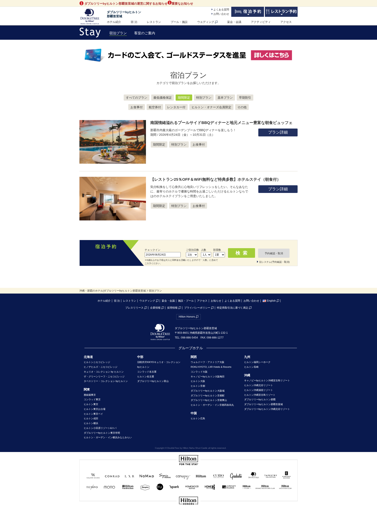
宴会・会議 (234, 22)
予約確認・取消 (274, 253)
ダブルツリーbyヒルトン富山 (153, 381)
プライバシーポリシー (197, 307)
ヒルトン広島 (198, 418)
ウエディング (205, 22)
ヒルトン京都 (198, 386)
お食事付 (136, 107)
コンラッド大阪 (199, 371)
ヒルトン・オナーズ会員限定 (211, 107)
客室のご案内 (144, 33)
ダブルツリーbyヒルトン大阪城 (207, 390)
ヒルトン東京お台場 (94, 409)
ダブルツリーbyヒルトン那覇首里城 (263, 404)
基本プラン (225, 97)
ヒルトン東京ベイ (93, 413)
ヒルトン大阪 (198, 381)
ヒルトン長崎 (251, 367)
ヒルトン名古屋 (145, 376)
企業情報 (155, 307)
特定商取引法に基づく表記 (232, 307)
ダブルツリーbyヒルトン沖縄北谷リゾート (267, 409)
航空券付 (155, 107)
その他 (242, 107)
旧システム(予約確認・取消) (274, 262)
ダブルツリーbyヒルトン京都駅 (207, 395)
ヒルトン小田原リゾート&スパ (100, 428)
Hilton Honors (187, 316)
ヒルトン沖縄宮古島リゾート (259, 395)
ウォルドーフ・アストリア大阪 (207, 362)
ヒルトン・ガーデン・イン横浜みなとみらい (108, 437)
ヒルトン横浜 (91, 423)
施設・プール (186, 300)
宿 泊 (134, 22)
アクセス (286, 22)
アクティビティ (261, 22)
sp (188, 515)
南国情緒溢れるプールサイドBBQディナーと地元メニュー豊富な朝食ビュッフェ (221, 122)
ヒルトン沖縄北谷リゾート (258, 385)
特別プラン (203, 97)
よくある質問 (221, 9)
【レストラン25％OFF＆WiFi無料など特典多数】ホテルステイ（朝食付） (215, 179)
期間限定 (184, 97)
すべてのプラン (136, 97)
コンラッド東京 (92, 399)
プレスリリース (134, 307)
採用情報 (172, 307)
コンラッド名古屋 (146, 371)
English (271, 300)
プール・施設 (179, 22)
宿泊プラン (118, 33)
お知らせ (216, 300)
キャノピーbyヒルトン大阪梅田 (207, 376)
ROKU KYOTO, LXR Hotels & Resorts (211, 367)
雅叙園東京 (90, 395)
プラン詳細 (278, 132)
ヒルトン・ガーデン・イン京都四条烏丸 (212, 405)
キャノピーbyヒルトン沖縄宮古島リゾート (267, 380)
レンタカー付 (176, 107)
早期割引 (245, 97)
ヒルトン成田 (91, 418)
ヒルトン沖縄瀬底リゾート (258, 390)
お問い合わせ (221, 14)
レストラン (154, 22)
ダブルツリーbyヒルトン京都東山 (209, 400)
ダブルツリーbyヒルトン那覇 (260, 399)
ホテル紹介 (114, 22)
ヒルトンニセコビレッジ (97, 362)
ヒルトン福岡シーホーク (257, 362)
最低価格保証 (162, 97)
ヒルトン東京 (91, 404)
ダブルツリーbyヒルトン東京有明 (102, 432)
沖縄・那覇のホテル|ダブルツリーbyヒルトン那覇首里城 (112, 290)
